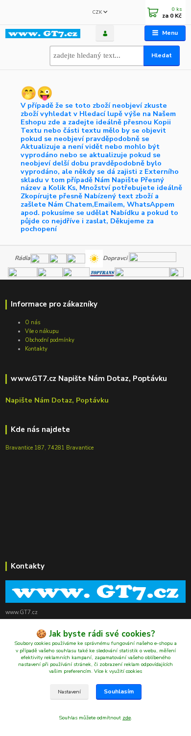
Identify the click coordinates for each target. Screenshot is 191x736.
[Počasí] (94, 258)
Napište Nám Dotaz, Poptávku (57, 400)
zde (126, 717)
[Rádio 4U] (58, 258)
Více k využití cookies (118, 671)
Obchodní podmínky (49, 340)
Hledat (161, 55)
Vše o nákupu (42, 331)
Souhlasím (119, 691)
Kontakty (36, 349)
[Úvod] (42, 33)
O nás (32, 322)
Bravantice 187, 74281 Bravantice (49, 447)
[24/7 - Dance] (76, 258)
